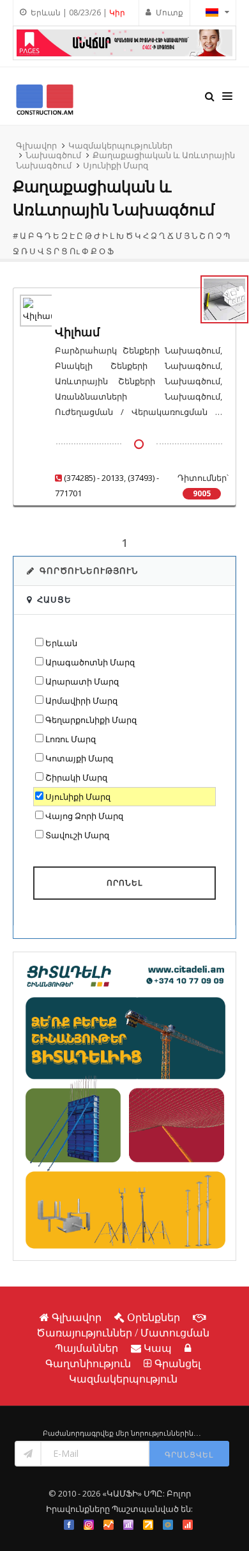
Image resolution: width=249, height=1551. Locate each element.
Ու (75, 251)
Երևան (61, 643)
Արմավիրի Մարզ (81, 700)
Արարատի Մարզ (82, 681)
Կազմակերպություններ (120, 145)
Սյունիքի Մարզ (115, 165)
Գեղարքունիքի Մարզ (91, 720)
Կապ (158, 1348)
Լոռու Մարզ (70, 739)
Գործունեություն (89, 570)
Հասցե (54, 599)
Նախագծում (53, 155)
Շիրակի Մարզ (76, 777)
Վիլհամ (77, 332)
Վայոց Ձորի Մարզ (84, 816)
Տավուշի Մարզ (77, 835)
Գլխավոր (36, 145)
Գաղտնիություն (88, 1363)
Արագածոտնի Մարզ (90, 662)
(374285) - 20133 (94, 477)
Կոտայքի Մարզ (79, 758)
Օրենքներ (153, 1317)
